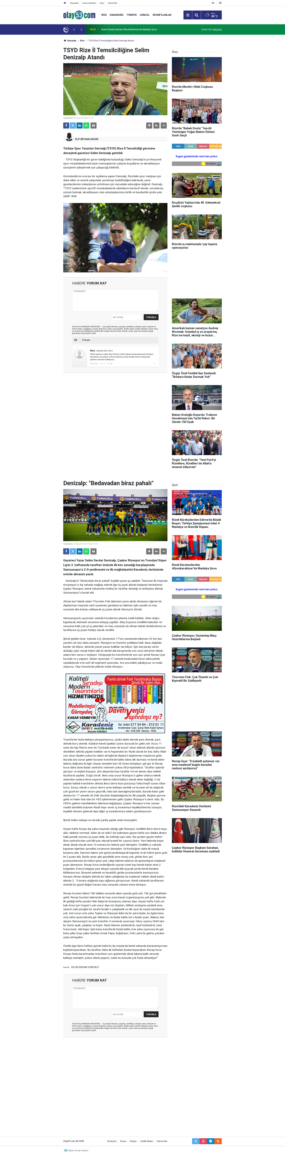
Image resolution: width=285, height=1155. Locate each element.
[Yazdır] (93, 125)
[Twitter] (73, 125)
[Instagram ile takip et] (203, 1141)
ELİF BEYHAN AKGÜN (86, 139)
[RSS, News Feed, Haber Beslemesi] (218, 1141)
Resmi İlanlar (162, 14)
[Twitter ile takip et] (196, 1141)
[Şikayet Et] (154, 363)
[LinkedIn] (80, 125)
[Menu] (187, 15)
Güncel (145, 14)
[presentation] (74, 29)
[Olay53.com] (79, 14)
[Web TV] (213, 2)
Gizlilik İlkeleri (146, 1141)
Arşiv (102, 3)
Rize (104, 14)
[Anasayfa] (64, 3)
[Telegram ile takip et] (210, 1141)
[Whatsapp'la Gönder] (86, 125)
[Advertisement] (49, 79)
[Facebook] (66, 125)
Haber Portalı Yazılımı (78, 1150)
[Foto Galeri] (220, 2)
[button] (149, 125)
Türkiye (132, 14)
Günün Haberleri (89, 3)
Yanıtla (95, 364)
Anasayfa (71, 40)
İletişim (133, 1141)
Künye (123, 1141)
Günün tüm (211, 29)
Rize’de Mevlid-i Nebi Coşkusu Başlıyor (121, 29)
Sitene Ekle (112, 3)
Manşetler (74, 3)
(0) (111, 364)
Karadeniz (117, 14)
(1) (104, 364)
